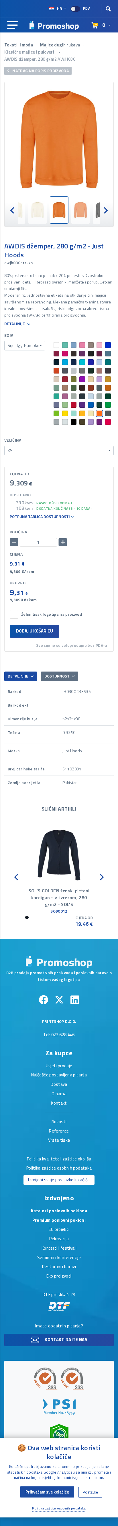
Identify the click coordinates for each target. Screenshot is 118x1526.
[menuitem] (37, 210)
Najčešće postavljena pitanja (59, 1075)
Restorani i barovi (59, 1267)
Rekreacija (59, 1239)
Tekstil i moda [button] (19, 45)
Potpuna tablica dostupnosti (40, 516)
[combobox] (24, 345)
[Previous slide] (12, 210)
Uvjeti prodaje (59, 1066)
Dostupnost (57, 676)
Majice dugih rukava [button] (60, 45)
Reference (59, 1131)
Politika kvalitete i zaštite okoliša (59, 1159)
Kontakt (59, 1103)
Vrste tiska (59, 1140)
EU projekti (59, 1230)
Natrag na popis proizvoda (40, 71)
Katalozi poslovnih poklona (59, 1211)
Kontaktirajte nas (65, 1339)
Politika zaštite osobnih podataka (59, 1168)
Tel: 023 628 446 (59, 1035)
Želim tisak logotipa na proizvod (51, 614)
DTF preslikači (56, 1295)
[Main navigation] (12, 25)
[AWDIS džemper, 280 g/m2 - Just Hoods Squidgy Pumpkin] (59, 139)
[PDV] (75, 9)
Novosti (59, 1122)
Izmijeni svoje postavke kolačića (59, 1179)
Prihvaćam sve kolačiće (47, 1492)
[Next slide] (105, 210)
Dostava (59, 1085)
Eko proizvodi (59, 1276)
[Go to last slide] (16, 876)
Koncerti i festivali (59, 1248)
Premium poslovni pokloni (59, 1220)
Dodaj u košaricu (34, 631)
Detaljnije (15, 324)
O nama (59, 1094)
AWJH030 (66, 59)
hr (59, 8)
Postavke (90, 1492)
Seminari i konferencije (59, 1258)
